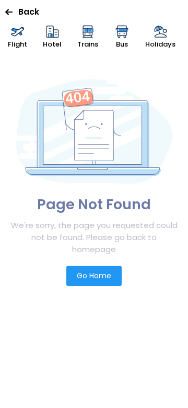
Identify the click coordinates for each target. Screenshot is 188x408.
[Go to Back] (11, 12)
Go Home (94, 275)
